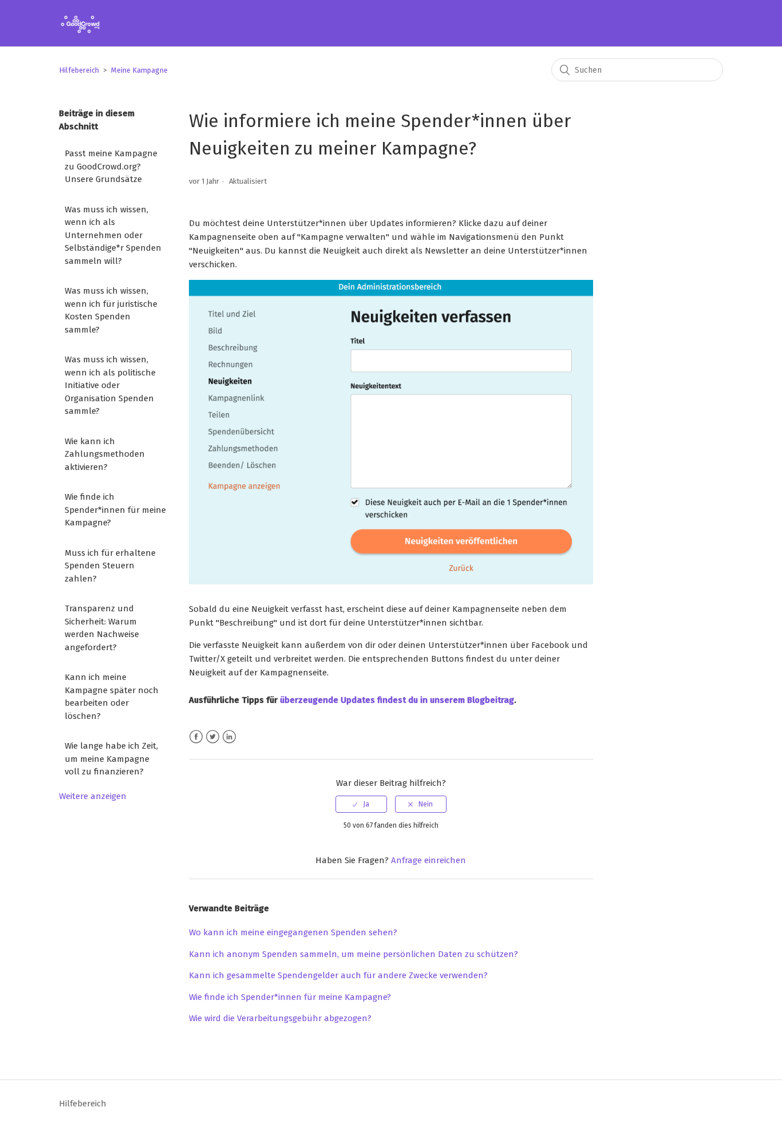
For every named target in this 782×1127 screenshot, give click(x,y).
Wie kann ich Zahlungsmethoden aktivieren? (105, 454)
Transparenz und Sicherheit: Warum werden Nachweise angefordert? (102, 628)
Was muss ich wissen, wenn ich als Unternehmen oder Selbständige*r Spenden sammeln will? (113, 235)
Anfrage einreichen (428, 860)
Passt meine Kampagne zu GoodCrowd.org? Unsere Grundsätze (111, 166)
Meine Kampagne (139, 70)
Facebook (196, 737)
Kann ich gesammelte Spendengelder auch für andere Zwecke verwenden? (338, 975)
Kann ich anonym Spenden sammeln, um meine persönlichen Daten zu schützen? (353, 954)
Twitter (213, 737)
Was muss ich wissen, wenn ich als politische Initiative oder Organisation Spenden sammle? (110, 385)
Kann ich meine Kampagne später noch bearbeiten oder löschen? (112, 696)
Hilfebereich (79, 70)
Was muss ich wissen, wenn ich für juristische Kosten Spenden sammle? (111, 310)
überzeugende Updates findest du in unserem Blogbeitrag (397, 700)
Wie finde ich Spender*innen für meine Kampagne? (115, 510)
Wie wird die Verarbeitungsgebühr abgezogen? (280, 1018)
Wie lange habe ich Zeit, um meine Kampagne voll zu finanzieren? (111, 759)
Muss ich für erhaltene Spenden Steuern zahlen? (110, 566)
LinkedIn (229, 737)
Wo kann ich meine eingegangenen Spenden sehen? (293, 932)
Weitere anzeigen (93, 796)
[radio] (361, 804)
